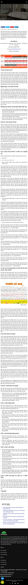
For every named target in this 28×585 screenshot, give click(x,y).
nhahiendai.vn (16, 51)
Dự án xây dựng (4, 564)
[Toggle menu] (1, 2)
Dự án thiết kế (3, 560)
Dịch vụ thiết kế (3, 550)
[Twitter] (12, 583)
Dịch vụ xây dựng (4, 554)
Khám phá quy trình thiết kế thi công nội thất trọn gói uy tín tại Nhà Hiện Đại (14, 523)
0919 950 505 (4, 572)
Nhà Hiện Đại (14, 580)
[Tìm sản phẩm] (26, 2)
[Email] (15, 583)
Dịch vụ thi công (4, 552)
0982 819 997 (11, 572)
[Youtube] (18, 583)
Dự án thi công (3, 562)
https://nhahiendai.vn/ (6, 576)
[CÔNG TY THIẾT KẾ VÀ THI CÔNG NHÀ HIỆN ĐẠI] (14, 2)
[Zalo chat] (2, 578)
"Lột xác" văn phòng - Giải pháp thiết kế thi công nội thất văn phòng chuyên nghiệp (13, 520)
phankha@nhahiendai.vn (15, 49)
